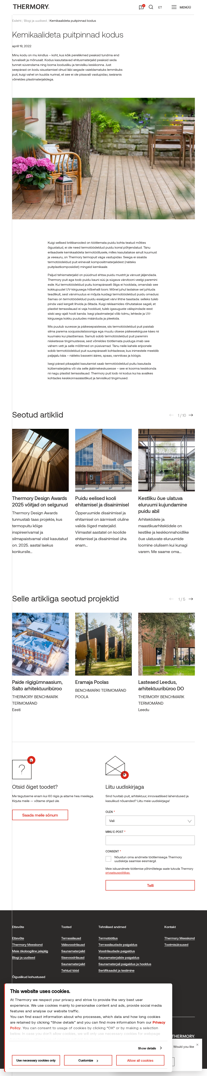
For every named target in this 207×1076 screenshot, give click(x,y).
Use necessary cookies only (36, 1060)
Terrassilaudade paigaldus (117, 944)
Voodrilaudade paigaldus (116, 951)
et (160, 7)
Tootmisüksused (176, 944)
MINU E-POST (116, 831)
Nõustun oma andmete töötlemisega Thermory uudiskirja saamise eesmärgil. (148, 859)
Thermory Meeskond (27, 944)
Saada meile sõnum (40, 814)
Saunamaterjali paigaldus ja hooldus (124, 964)
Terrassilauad (71, 938)
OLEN (110, 812)
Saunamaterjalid (73, 951)
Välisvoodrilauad (73, 944)
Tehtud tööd (70, 970)
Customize (85, 1060)
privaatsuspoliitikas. (118, 872)
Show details (147, 1048)
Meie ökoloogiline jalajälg (30, 951)
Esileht (16, 20)
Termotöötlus (108, 938)
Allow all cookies (140, 1060)
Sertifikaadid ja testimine (116, 970)
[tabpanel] (40, 493)
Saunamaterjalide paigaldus (118, 957)
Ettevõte (18, 938)
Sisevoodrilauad (72, 957)
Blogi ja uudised (35, 20)
